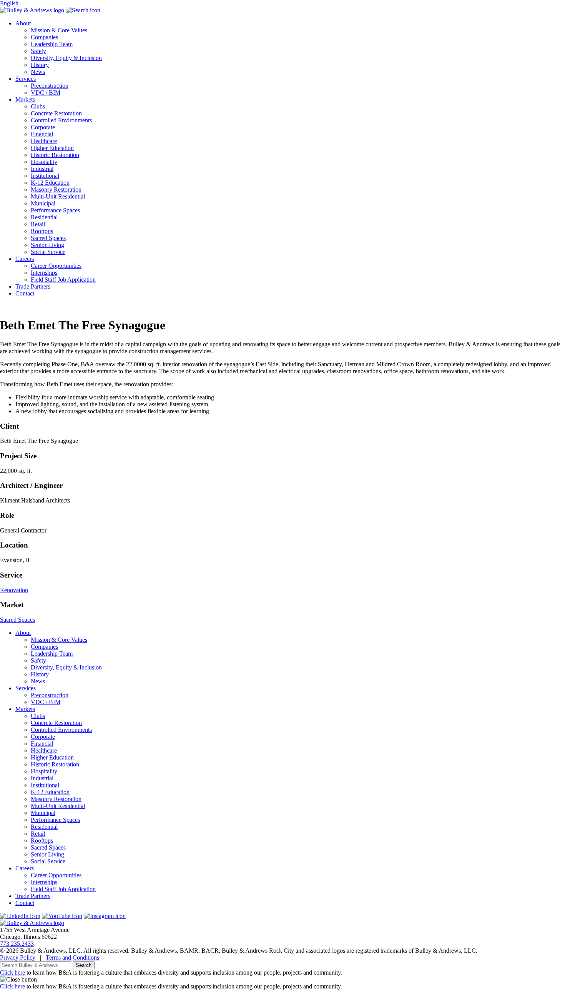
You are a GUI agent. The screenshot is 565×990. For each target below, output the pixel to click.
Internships (44, 272)
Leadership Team (52, 44)
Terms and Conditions (72, 957)
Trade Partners (32, 286)
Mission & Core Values (59, 30)
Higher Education (52, 148)
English (9, 3)
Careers (24, 258)
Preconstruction (49, 85)
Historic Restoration (55, 155)
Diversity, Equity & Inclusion (66, 58)
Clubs (38, 106)
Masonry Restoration (56, 189)
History (40, 65)
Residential (44, 217)
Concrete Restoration (56, 113)
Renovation (14, 590)
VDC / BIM (45, 92)
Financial (42, 134)
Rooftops (42, 231)
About (23, 23)
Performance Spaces (55, 210)
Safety (38, 51)
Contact (24, 293)
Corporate (43, 127)
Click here (12, 972)
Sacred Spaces (48, 238)
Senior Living (47, 245)
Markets (25, 99)
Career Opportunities (56, 265)
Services (25, 78)
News (38, 71)
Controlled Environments (61, 120)
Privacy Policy (17, 957)
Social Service (48, 252)
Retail (38, 224)
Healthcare (44, 141)
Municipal (43, 203)
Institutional (45, 175)
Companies (44, 37)
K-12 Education (50, 182)
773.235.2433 (17, 943)
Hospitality (44, 162)
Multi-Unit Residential (58, 196)
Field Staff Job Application (63, 279)
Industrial (42, 168)
